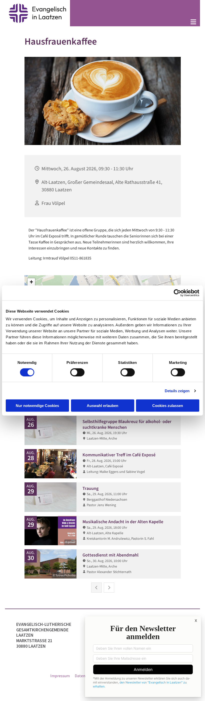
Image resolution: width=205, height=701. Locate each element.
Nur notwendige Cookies (37, 405)
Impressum (60, 675)
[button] (135, 22)
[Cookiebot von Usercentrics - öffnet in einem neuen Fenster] (177, 293)
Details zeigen (177, 390)
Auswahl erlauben (102, 405)
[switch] (77, 372)
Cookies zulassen (167, 405)
